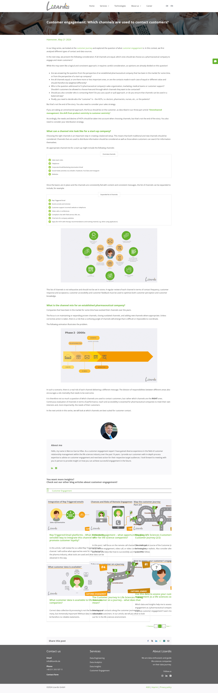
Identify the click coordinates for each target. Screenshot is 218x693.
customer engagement (132, 48)
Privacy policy (165, 687)
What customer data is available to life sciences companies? (76, 601)
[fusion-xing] (56, 468)
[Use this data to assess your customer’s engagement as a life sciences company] (162, 560)
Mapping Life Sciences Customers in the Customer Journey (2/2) (157, 536)
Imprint (155, 687)
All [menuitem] (48, 491)
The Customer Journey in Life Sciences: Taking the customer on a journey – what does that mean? (117, 600)
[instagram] (162, 676)
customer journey (84, 48)
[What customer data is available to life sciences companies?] (77, 566)
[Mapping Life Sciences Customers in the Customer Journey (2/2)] (162, 501)
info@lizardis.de (53, 661)
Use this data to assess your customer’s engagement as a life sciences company (157, 595)
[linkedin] (166, 676)
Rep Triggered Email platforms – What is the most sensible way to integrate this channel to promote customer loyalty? (77, 537)
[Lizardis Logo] (58, 2)
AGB (148, 687)
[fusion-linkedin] (52, 468)
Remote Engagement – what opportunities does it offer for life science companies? (119, 536)
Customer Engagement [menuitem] (62, 491)
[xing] (170, 676)
